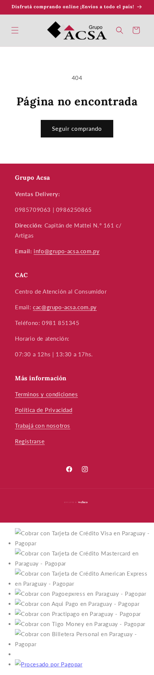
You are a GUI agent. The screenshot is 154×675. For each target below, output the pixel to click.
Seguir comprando (77, 128)
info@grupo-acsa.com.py (66, 251)
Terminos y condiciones (46, 394)
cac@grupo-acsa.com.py (65, 307)
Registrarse (30, 441)
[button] (15, 30)
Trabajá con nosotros (42, 425)
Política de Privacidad (43, 409)
